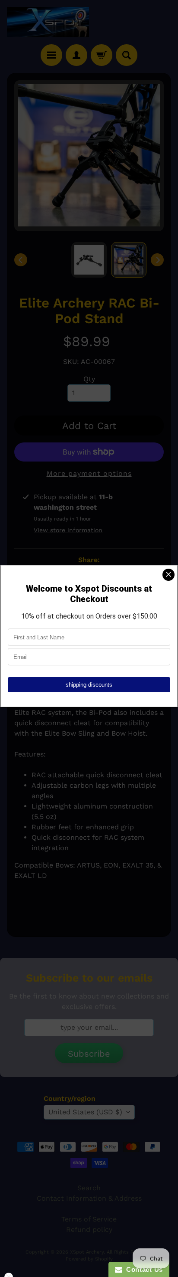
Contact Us (142, 1269)
